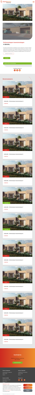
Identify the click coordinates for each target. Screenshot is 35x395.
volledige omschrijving (8, 53)
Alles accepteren (28, 385)
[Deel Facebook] (15, 70)
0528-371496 (20, 373)
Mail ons (4, 374)
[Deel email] (20, 70)
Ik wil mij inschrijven (17, 362)
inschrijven (6, 58)
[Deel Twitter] (17, 70)
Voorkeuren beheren (28, 390)
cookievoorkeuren (8, 390)
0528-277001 (5, 373)
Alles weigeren (27, 387)
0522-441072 (5, 381)
